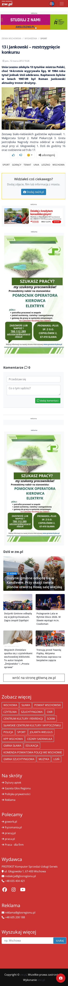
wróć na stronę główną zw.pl (34, 677)
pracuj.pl (10, 833)
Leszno (45, 164)
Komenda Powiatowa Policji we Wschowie (32, 752)
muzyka (44, 759)
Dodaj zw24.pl (35, 192)
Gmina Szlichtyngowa (18, 759)
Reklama (10, 800)
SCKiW (51, 718)
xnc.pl (41, 980)
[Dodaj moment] (60, 978)
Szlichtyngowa (32, 712)
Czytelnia (10, 712)
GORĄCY (16, 164)
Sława (25, 705)
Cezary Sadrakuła (39, 739)
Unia (36, 164)
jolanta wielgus (41, 732)
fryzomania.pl (13, 827)
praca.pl (10, 839)
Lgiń (56, 759)
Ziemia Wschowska (11, 38)
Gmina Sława (12, 745)
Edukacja (32, 745)
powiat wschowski (47, 705)
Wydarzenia (31, 38)
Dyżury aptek (13, 782)
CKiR (49, 712)
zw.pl (23, 974)
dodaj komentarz (49, 400)
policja (8, 732)
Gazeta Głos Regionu (18, 788)
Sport (43, 38)
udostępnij (48, 155)
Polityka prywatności (17, 794)
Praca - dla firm (14, 844)
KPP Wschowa (13, 739)
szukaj (60, 940)
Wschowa (58, 164)
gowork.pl (11, 821)
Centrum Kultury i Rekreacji (23, 718)
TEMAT (27, 164)
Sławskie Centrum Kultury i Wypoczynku (32, 725)
